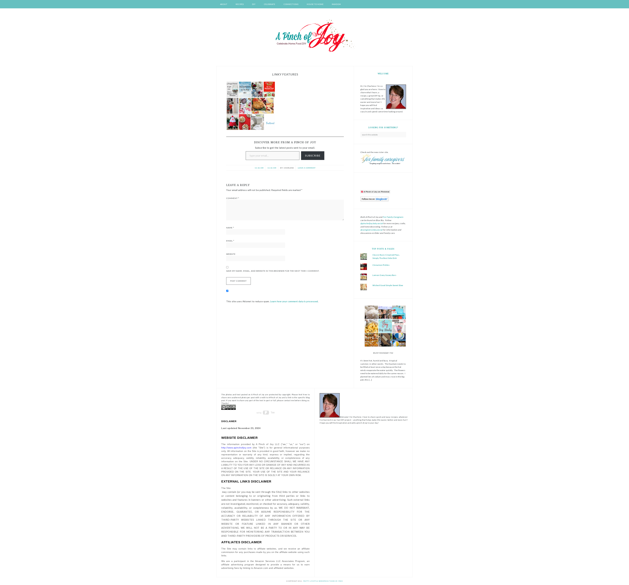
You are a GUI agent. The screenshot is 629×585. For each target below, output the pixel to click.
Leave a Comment (306, 168)
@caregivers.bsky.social (371, 230)
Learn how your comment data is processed (294, 301)
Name (230, 227)
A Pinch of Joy (314, 36)
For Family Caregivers (392, 217)
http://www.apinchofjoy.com (236, 447)
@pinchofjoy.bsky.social (371, 223)
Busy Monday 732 (383, 353)
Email (230, 241)
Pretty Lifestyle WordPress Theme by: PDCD (323, 581)
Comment (232, 198)
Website (231, 254)
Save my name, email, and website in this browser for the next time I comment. (273, 271)
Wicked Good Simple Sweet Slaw (387, 285)
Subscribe (312, 155)
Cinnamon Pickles (381, 265)
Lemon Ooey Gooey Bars (384, 275)
